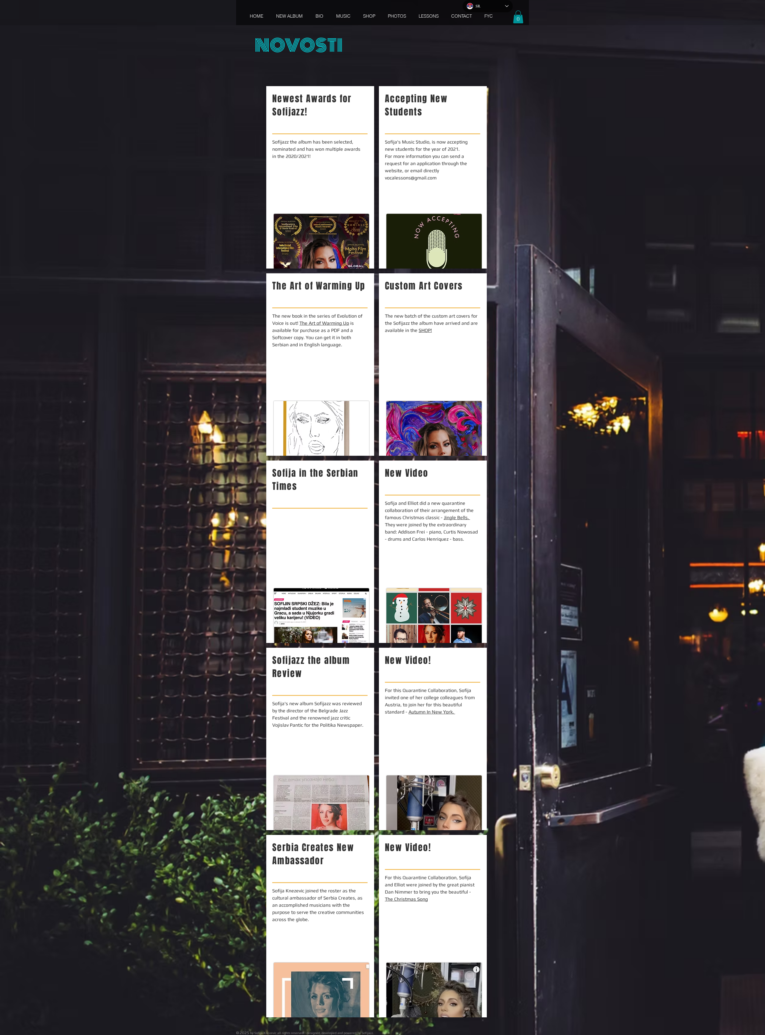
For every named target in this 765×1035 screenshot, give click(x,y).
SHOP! (425, 330)
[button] (518, 16)
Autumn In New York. (431, 712)
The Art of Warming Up (324, 323)
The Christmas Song (406, 899)
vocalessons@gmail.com (411, 178)
